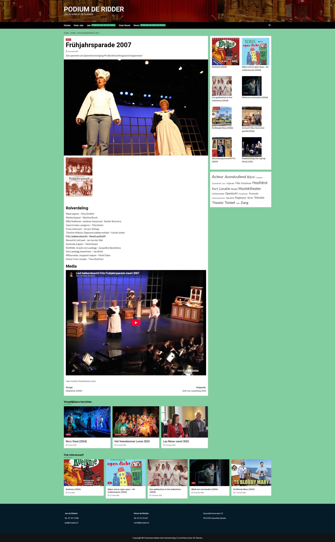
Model (234, 189)
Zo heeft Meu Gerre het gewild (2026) (253, 129)
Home (67, 25)
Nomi (149, 25)
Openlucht (231, 193)
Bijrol (251, 177)
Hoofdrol (74, 381)
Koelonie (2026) (219, 67)
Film (237, 183)
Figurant (230, 183)
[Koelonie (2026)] (84, 472)
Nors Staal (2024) (76, 441)
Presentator (243, 194)
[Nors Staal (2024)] (87, 421)
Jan (101, 25)
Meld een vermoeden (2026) (255, 97)
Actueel (118, 434)
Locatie (224, 188)
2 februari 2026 (157, 495)
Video (238, 203)
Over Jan (78, 25)
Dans (224, 183)
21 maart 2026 (114, 495)
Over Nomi (124, 25)
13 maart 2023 (121, 445)
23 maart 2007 (73, 51)
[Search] (269, 25)
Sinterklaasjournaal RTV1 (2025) (223, 160)
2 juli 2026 (71, 493)
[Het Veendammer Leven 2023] (136, 421)
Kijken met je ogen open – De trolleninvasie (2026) (255, 68)
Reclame (230, 198)
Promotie (253, 193)
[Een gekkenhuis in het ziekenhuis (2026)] (168, 472)
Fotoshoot (246, 183)
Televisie (259, 197)
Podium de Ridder (94, 9)
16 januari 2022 (170, 445)
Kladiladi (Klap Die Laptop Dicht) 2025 (253, 160)
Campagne (259, 177)
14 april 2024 (72, 445)
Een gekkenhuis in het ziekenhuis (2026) (222, 99)
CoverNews (182, 537)
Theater (218, 203)
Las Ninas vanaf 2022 (176, 441)
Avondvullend (235, 177)
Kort (215, 188)
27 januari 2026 (199, 493)
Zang (93, 381)
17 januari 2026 (240, 493)
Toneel (230, 202)
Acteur (218, 176)
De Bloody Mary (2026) (222, 128)
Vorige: (74, 389)
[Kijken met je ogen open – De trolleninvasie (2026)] (126, 472)
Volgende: (194, 389)
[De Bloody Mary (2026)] (251, 472)
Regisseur (240, 197)
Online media (218, 193)
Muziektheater (85, 381)
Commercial (216, 183)
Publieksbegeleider (218, 198)
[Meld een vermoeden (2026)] (209, 472)
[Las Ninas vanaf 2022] (184, 421)
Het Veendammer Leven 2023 (132, 441)
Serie (250, 197)
